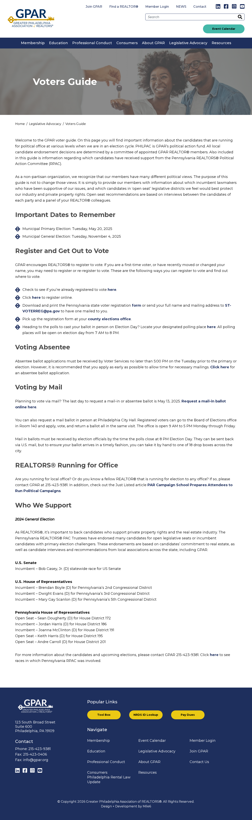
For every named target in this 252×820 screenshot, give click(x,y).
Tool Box (103, 715)
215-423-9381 (39, 749)
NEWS (181, 6)
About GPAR (153, 43)
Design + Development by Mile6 (126, 806)
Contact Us (199, 762)
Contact (199, 6)
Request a (191, 401)
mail (205, 401)
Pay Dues (188, 715)
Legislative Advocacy (188, 43)
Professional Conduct (92, 43)
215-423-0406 (35, 754)
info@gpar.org (35, 760)
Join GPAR (94, 6)
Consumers (127, 43)
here (112, 290)
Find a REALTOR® (123, 6)
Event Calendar (223, 29)
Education (58, 43)
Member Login (157, 6)
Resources (221, 43)
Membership (33, 43)
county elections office (109, 319)
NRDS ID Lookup (145, 715)
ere (33, 407)
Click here (219, 367)
